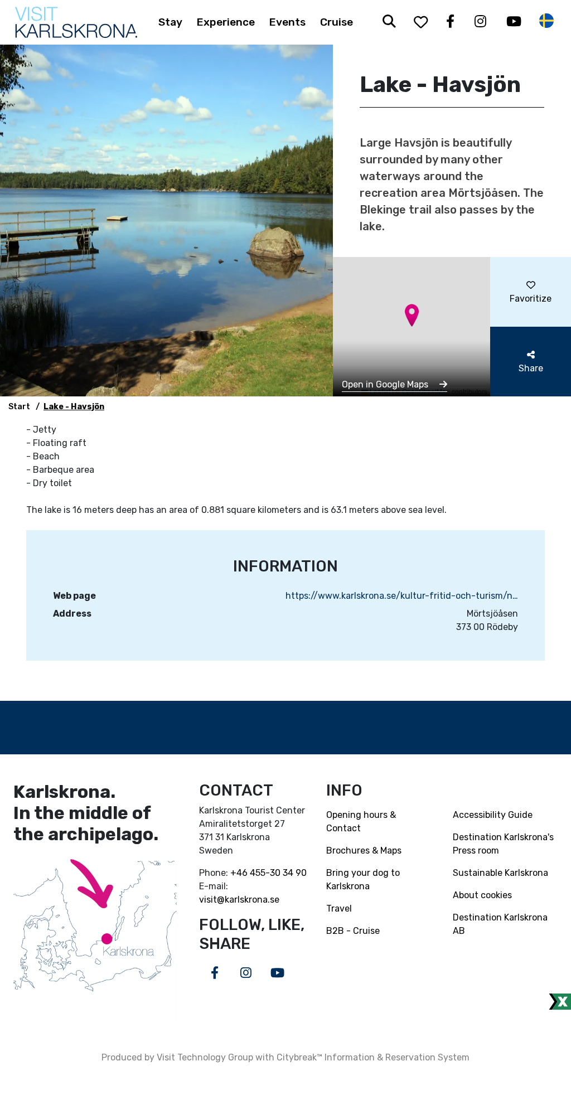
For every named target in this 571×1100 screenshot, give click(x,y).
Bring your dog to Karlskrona (363, 879)
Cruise (336, 22)
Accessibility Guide (493, 815)
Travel (339, 908)
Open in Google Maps (386, 384)
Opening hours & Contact (361, 822)
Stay (170, 22)
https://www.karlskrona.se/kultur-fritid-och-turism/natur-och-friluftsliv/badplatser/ (402, 595)
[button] (412, 315)
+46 (240, 873)
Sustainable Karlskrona (500, 873)
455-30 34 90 (278, 873)
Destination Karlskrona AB (500, 924)
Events (287, 22)
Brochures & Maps (363, 850)
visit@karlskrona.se (239, 899)
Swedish (546, 21)
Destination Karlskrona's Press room (503, 844)
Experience (226, 22)
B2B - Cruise (353, 930)
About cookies (482, 895)
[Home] (76, 22)
